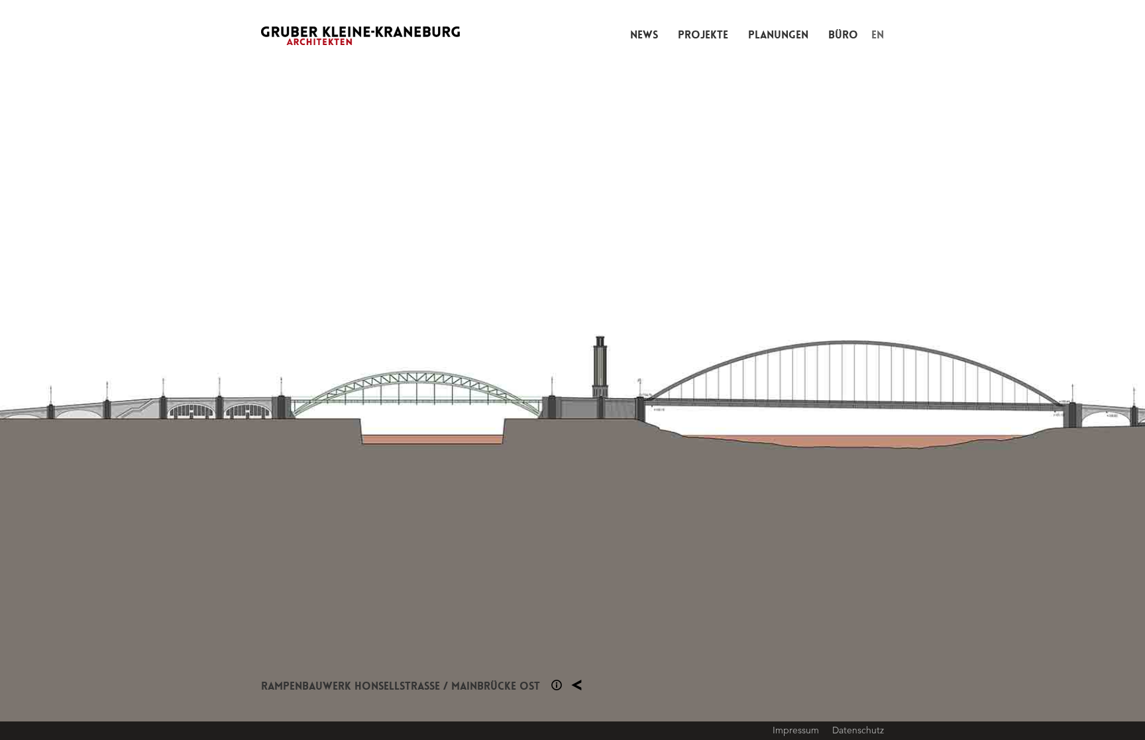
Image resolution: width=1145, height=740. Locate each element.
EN (877, 35)
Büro (843, 35)
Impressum (796, 730)
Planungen (778, 35)
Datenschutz (858, 730)
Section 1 (557, 685)
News (644, 35)
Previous (286, 370)
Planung (576, 685)
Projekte (703, 35)
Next (858, 370)
